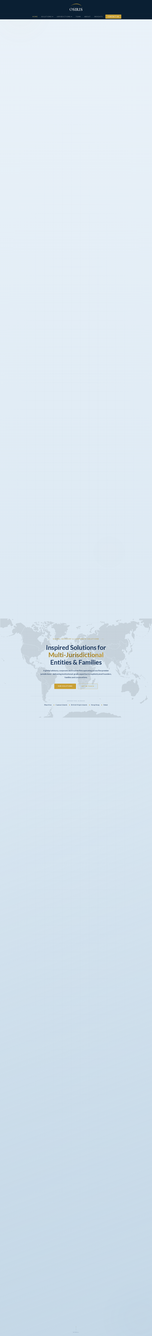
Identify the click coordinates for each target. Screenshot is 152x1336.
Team (78, 16)
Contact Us (113, 16)
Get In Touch (87, 686)
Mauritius (48, 705)
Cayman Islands (61, 705)
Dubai (105, 705)
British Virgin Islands (79, 705)
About (87, 16)
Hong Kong (95, 705)
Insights (98, 16)
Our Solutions (65, 686)
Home (35, 16)
